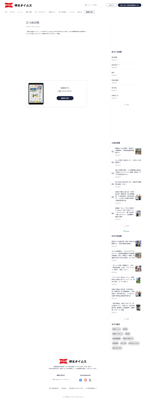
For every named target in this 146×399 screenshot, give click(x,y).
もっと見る (126, 104)
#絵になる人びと (117, 348)
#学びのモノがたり (134, 343)
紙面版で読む (65, 98)
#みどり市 (123, 343)
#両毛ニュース (116, 329)
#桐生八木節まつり (128, 338)
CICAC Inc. (81, 396)
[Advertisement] (56, 62)
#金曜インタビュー (118, 334)
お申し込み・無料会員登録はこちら (129, 5)
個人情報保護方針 (54, 388)
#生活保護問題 (116, 338)
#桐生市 (125, 329)
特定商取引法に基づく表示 (76, 388)
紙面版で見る (89, 12)
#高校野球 (115, 343)
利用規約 (64, 388)
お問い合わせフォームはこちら (60, 379)
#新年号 (127, 334)
